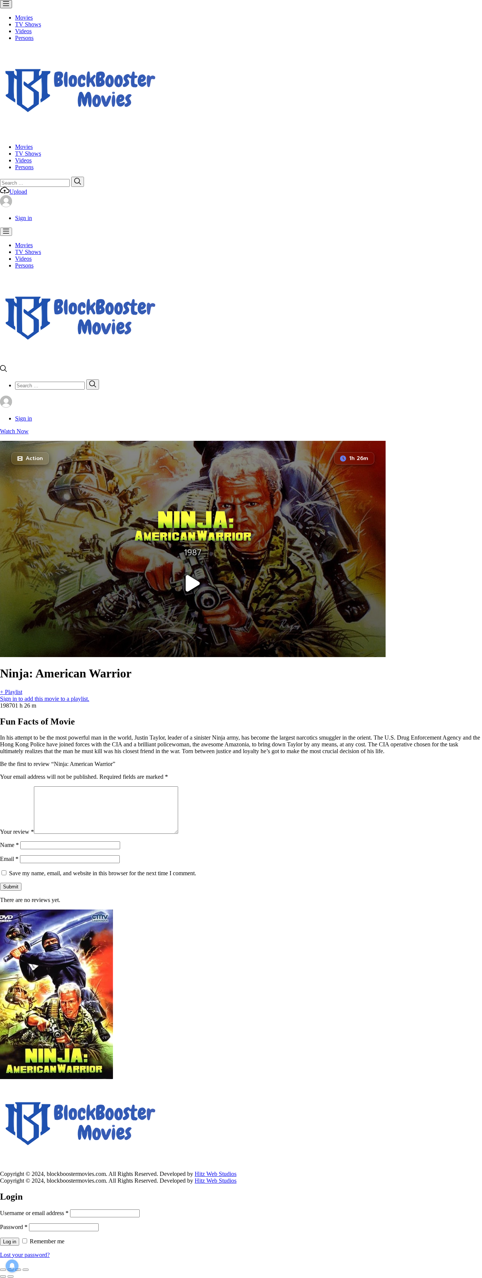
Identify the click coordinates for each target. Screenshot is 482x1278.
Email (9, 859)
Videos (23, 31)
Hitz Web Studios (215, 1174)
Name (9, 845)
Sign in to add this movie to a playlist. (44, 699)
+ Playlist (11, 692)
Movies (24, 17)
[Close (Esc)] (3, 1270)
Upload (18, 191)
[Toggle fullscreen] (18, 1270)
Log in (9, 1241)
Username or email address (34, 1213)
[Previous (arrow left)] (3, 1276)
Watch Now (14, 431)
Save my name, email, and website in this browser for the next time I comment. (102, 873)
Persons (24, 38)
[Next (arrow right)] (11, 1276)
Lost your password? (25, 1255)
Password (13, 1227)
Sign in (23, 218)
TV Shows (28, 24)
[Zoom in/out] (26, 1270)
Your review (17, 832)
